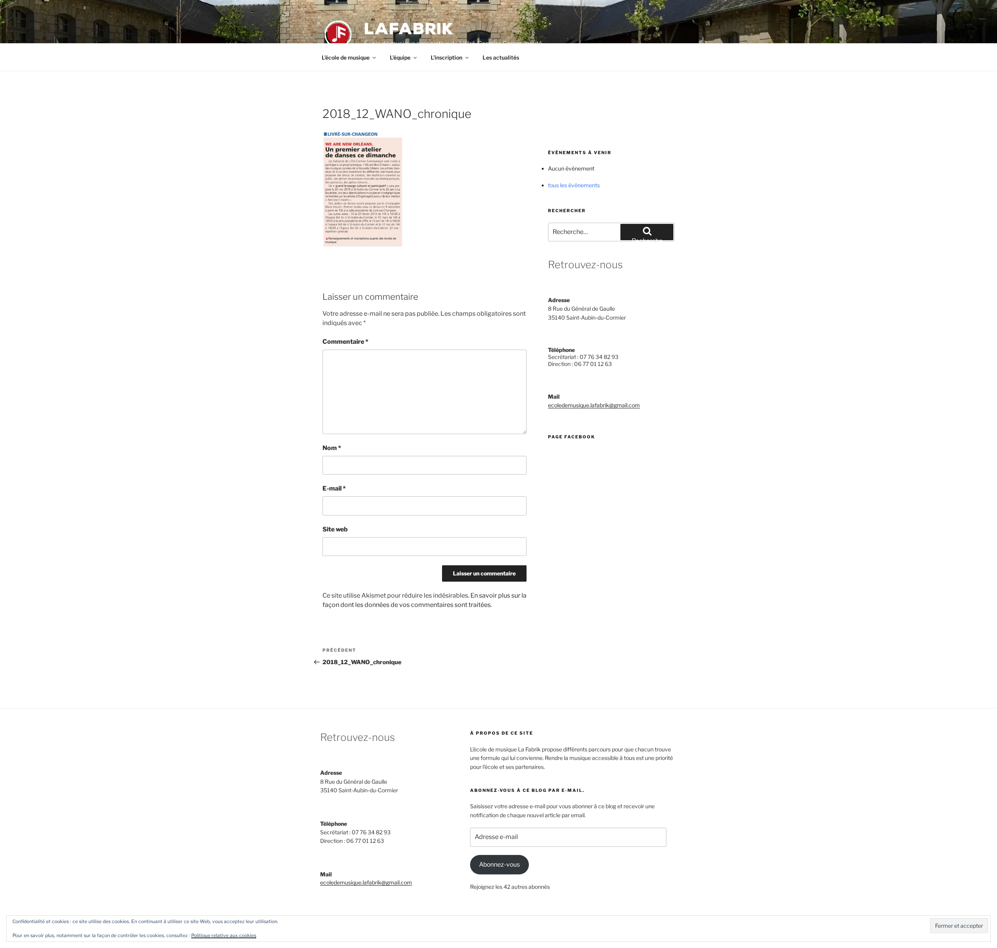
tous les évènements (574, 185)
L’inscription (446, 57)
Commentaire (345, 341)
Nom (331, 448)
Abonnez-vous (499, 864)
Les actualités (501, 57)
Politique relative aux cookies (223, 935)
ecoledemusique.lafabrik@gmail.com (594, 405)
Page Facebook (571, 437)
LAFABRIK (409, 29)
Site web (335, 529)
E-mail (334, 488)
